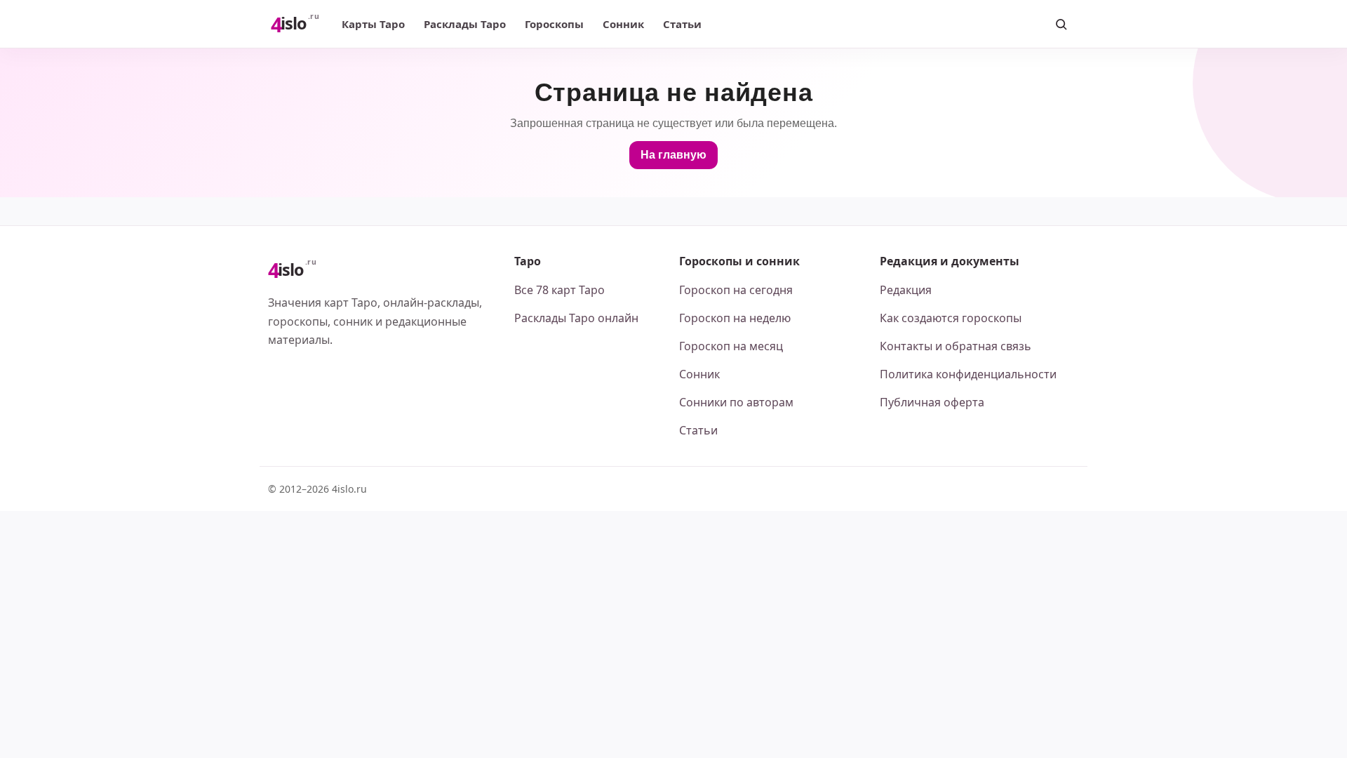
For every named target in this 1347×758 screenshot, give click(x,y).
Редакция (906, 290)
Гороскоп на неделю (735, 318)
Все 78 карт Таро (559, 290)
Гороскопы (554, 24)
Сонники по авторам (736, 402)
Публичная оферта (932, 402)
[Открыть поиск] (1060, 23)
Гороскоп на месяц (731, 346)
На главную (673, 155)
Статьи (682, 24)
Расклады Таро (465, 24)
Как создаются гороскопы (950, 318)
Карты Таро (373, 24)
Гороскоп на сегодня (736, 290)
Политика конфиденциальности (968, 374)
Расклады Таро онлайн (576, 318)
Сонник (623, 24)
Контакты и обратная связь (955, 346)
